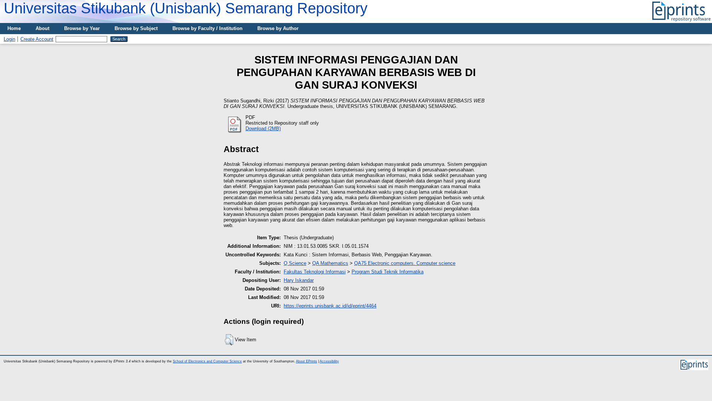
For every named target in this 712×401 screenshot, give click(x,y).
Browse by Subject (136, 28)
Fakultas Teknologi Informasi (315, 272)
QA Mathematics (330, 263)
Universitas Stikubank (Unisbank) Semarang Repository (185, 8)
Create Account (36, 39)
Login (9, 39)
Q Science (295, 263)
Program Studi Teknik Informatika (387, 272)
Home (14, 28)
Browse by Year (82, 28)
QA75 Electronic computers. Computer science (404, 263)
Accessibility (329, 361)
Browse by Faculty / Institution (207, 28)
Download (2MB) (263, 128)
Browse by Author (278, 28)
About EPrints (306, 361)
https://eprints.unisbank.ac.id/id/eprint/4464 (330, 306)
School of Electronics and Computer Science (207, 361)
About (42, 28)
